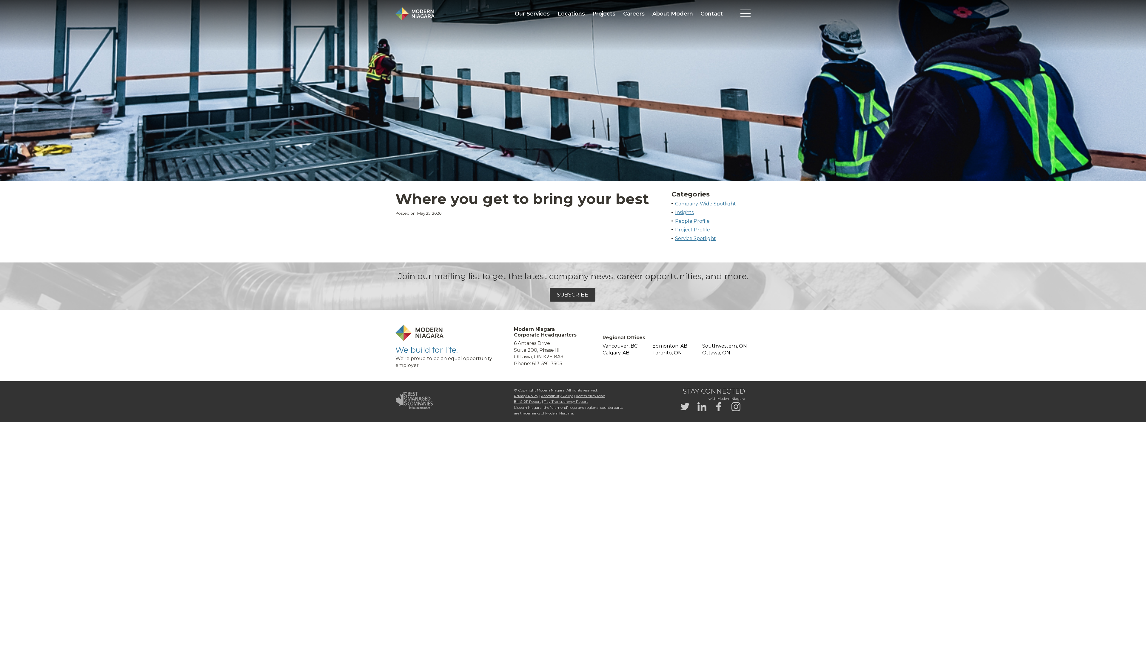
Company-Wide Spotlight (705, 204)
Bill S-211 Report (527, 401)
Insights (684, 212)
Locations (571, 13)
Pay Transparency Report (566, 401)
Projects (603, 13)
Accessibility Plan (590, 396)
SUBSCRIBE (572, 294)
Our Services (532, 13)
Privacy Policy (526, 396)
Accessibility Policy (557, 396)
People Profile (692, 221)
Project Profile (692, 230)
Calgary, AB (616, 353)
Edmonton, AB (669, 346)
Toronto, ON (667, 353)
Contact (711, 13)
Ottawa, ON (716, 353)
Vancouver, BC (620, 346)
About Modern (672, 13)
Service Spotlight (695, 238)
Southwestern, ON (724, 346)
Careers (634, 13)
